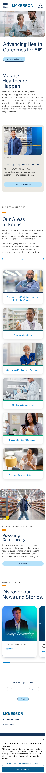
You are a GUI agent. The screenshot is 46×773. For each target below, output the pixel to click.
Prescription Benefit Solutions (22, 440)
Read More (23, 564)
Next (23, 699)
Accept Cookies (23, 769)
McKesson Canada (11, 720)
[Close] (43, 739)
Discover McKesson (14, 59)
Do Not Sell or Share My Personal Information (23, 763)
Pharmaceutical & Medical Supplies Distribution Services (22, 298)
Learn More (23, 259)
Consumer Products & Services (22, 475)
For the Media (9, 724)
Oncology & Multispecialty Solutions (22, 370)
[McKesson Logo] (23, 713)
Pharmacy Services (22, 335)
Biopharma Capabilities (22, 405)
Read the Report (22, 184)
